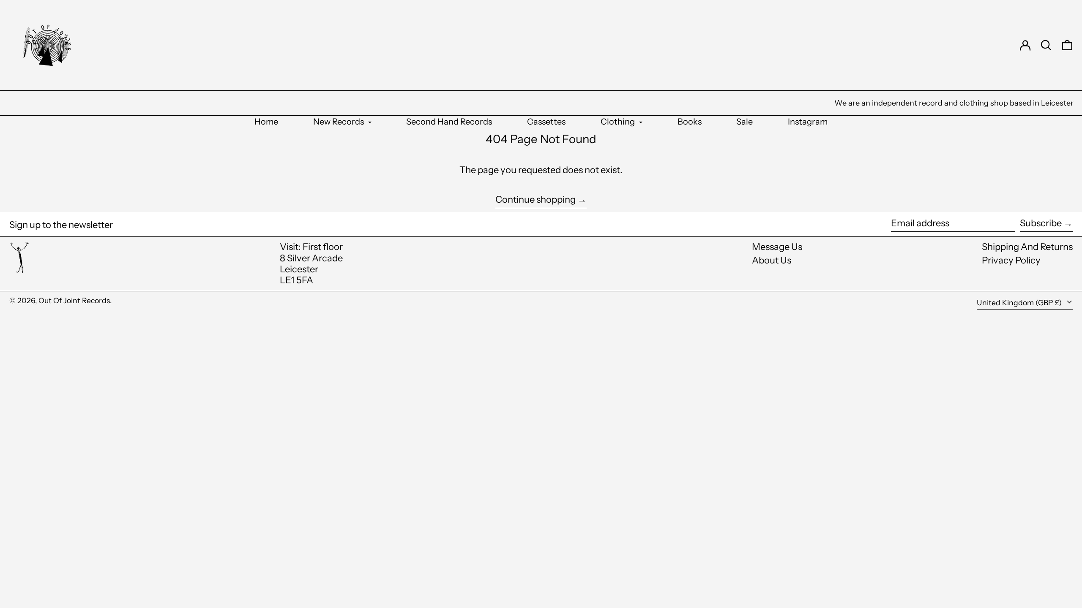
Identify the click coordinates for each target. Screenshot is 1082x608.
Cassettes (546, 122)
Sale (744, 122)
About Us (771, 260)
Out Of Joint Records (74, 300)
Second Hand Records (449, 122)
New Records (339, 122)
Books (690, 122)
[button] (1046, 45)
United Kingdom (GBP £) (1020, 302)
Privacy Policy (1011, 260)
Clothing (619, 122)
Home (266, 122)
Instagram (808, 122)
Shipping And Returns (1027, 246)
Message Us (777, 246)
